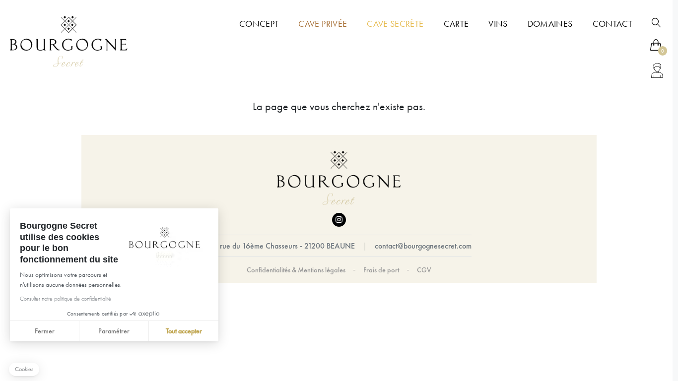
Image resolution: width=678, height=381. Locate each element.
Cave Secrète (395, 23)
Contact (612, 23)
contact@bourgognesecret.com (423, 246)
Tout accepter (184, 330)
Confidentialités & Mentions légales (296, 269)
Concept (258, 23)
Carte (456, 23)
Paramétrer (114, 330)
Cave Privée (322, 23)
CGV (424, 269)
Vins (497, 23)
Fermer (45, 330)
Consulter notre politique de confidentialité (65, 299)
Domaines (550, 23)
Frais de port (381, 269)
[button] (24, 369)
